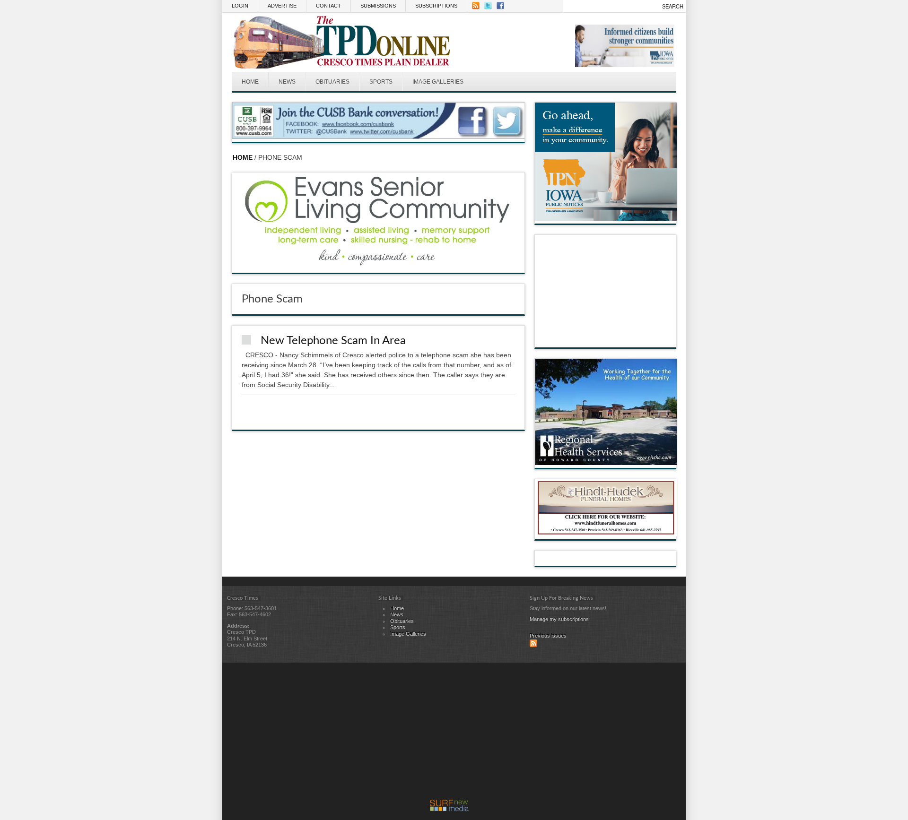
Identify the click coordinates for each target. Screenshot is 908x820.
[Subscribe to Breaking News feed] (533, 645)
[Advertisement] (449, 733)
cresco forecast (606, 338)
